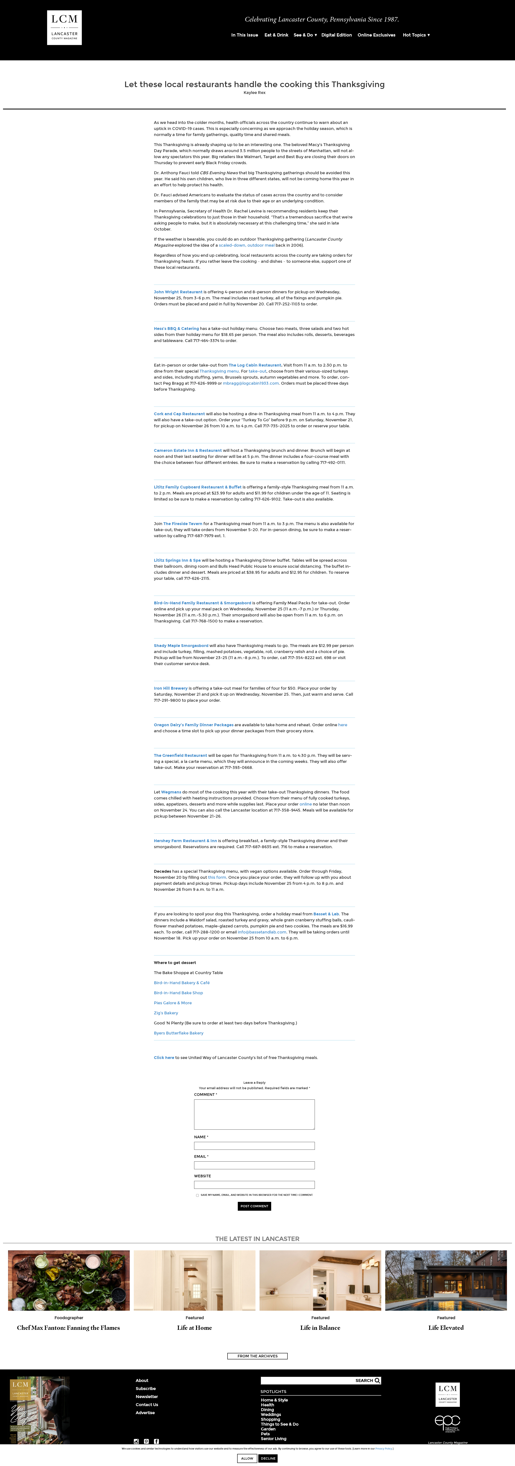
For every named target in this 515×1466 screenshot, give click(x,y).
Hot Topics (414, 35)
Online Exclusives (377, 35)
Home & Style (274, 1400)
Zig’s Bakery (166, 1013)
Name (201, 1137)
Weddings (271, 1414)
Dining (267, 1409)
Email (201, 1156)
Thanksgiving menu (219, 371)
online (306, 804)
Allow (247, 1458)
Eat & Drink (276, 35)
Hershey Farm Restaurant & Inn (185, 840)
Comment (205, 1094)
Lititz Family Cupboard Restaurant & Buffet (198, 487)
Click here (164, 1057)
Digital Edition (336, 35)
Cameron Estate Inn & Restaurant (188, 450)
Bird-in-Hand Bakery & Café (182, 982)
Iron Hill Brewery (171, 688)
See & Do (303, 35)
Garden (268, 1429)
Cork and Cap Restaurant (179, 413)
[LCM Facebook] (156, 1443)
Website (202, 1176)
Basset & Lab (326, 914)
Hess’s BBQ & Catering (176, 328)
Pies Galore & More (173, 1002)
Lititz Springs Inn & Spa (177, 560)
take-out (257, 371)
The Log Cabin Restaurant (255, 365)
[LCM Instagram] (136, 1443)
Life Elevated (446, 1327)
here (342, 724)
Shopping (270, 1419)
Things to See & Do (280, 1424)
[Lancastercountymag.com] (448, 1406)
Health (267, 1404)
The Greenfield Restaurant (180, 755)
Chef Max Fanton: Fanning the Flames (69, 1327)
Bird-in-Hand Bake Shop (178, 992)
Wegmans (171, 792)
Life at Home (194, 1327)
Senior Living (273, 1438)
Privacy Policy (383, 1448)
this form (217, 877)
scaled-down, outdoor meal (246, 245)
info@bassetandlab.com (262, 932)
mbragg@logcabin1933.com (251, 383)
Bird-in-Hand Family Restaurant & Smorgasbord (202, 603)
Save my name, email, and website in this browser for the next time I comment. (257, 1195)
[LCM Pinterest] (146, 1443)
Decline (268, 1458)
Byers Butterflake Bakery (178, 1033)
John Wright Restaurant (178, 291)
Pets (265, 1433)
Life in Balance (320, 1327)
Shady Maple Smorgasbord (181, 645)
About (142, 1380)
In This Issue (244, 35)
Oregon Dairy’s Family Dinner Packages (194, 724)
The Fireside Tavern (182, 523)
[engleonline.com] (448, 1433)
